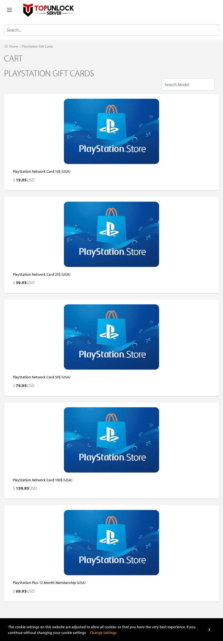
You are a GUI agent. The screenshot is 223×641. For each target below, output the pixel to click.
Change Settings (103, 632)
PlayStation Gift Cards (37, 46)
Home (13, 46)
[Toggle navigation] (9, 10)
